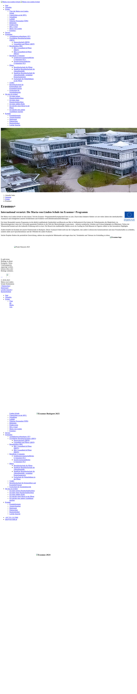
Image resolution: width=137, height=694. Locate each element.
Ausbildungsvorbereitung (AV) (19, 36)
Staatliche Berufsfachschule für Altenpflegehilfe (24, 70)
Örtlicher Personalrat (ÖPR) (18, 21)
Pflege (11, 65)
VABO (11, 83)
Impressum (13, 119)
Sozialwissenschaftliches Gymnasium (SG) (22, 62)
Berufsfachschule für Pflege (23, 67)
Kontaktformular (15, 115)
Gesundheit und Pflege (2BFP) (24, 44)
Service (7, 32)
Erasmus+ (12, 30)
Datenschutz (13, 121)
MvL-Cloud (13, 27)
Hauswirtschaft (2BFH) (22, 42)
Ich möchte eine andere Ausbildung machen (17, 111)
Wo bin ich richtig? (11, 94)
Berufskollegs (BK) (16, 46)
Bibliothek (12, 23)
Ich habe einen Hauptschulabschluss (16, 101)
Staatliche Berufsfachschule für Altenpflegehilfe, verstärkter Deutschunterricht (24, 75)
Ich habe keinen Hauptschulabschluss (16, 97)
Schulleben (13, 17)
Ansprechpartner (15, 117)
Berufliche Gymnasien (17, 56)
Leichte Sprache (14, 125)
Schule (7, 9)
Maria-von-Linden (15, 29)
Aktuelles (8, 7)
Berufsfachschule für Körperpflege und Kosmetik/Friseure (16, 86)
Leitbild (12, 19)
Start (6, 5)
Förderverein (13, 25)
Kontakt (8, 113)
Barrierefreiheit (14, 123)
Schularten (8, 34)
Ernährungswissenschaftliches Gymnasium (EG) (24, 58)
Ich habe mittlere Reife (17, 104)
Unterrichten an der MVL (18, 15)
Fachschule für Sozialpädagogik (15, 91)
